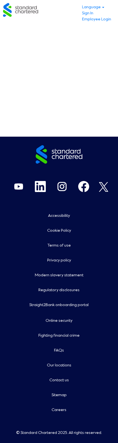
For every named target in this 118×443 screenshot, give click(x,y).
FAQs (59, 350)
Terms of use (59, 245)
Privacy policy (59, 260)
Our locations (59, 365)
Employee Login (96, 19)
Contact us (59, 380)
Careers (59, 410)
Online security (59, 320)
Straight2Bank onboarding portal (59, 305)
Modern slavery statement (59, 275)
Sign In (87, 13)
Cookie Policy (59, 230)
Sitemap (59, 395)
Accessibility (59, 216)
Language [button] (92, 7)
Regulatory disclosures (59, 290)
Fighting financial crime (59, 335)
